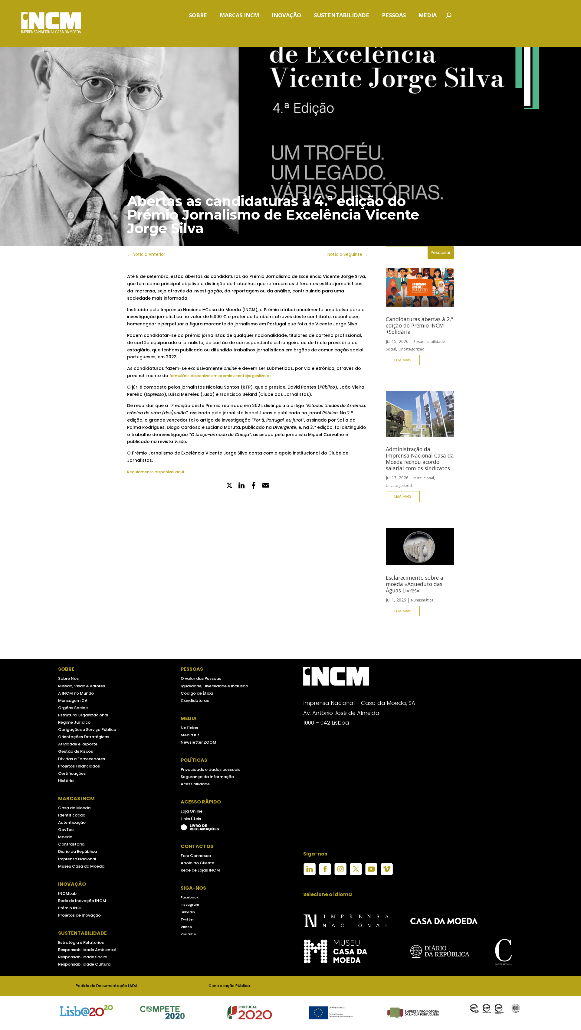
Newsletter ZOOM (198, 742)
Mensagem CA (72, 700)
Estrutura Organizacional (83, 715)
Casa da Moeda (74, 808)
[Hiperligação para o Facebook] (325, 873)
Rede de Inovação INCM (82, 901)
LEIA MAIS (402, 360)
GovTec (66, 830)
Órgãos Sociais (73, 708)
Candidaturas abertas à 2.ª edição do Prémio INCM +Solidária (419, 325)
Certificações (72, 773)
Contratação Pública (229, 985)
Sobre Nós (68, 678)
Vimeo (186, 926)
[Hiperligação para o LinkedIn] (310, 873)
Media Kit (190, 735)
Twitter (187, 919)
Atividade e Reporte (77, 744)
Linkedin (188, 912)
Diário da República (77, 851)
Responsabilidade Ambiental (87, 950)
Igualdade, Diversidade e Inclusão (214, 686)
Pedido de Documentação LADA (107, 985)
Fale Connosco (196, 856)
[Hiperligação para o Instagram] (340, 873)
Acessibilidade (195, 784)
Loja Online (191, 811)
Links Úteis (191, 819)
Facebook (190, 897)
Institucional (423, 478)
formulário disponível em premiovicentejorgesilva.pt (220, 375)
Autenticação (72, 822)
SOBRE (198, 16)
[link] (254, 486)
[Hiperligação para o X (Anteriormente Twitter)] (356, 873)
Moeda (65, 837)
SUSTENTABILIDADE (341, 16)
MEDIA (428, 16)
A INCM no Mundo (76, 693)
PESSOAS (394, 16)
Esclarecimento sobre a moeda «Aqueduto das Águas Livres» (414, 584)
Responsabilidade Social (82, 957)
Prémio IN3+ (70, 908)
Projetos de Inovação (79, 915)
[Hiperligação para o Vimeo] (387, 873)
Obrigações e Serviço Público (87, 729)
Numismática (422, 600)
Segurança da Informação (207, 777)
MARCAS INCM (239, 16)
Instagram (190, 904)
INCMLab (67, 893)
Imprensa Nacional (77, 859)
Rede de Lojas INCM (200, 870)
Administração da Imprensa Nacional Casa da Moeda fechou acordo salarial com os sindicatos (420, 458)
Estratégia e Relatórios (81, 942)
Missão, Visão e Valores (81, 686)
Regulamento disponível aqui (155, 471)
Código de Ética (197, 693)
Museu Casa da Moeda (81, 866)
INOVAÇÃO (286, 16)
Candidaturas (195, 700)
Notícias (189, 728)
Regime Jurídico (74, 722)
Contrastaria (71, 844)
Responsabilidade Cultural (85, 964)
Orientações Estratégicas (83, 737)
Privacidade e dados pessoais (210, 769)
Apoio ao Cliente (197, 863)
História (66, 781)
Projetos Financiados (79, 766)
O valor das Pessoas (201, 678)
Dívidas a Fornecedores (81, 759)
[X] (229, 486)
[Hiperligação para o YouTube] (371, 873)
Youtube (188, 934)
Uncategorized (412, 349)
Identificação (71, 815)
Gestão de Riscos (75, 751)
